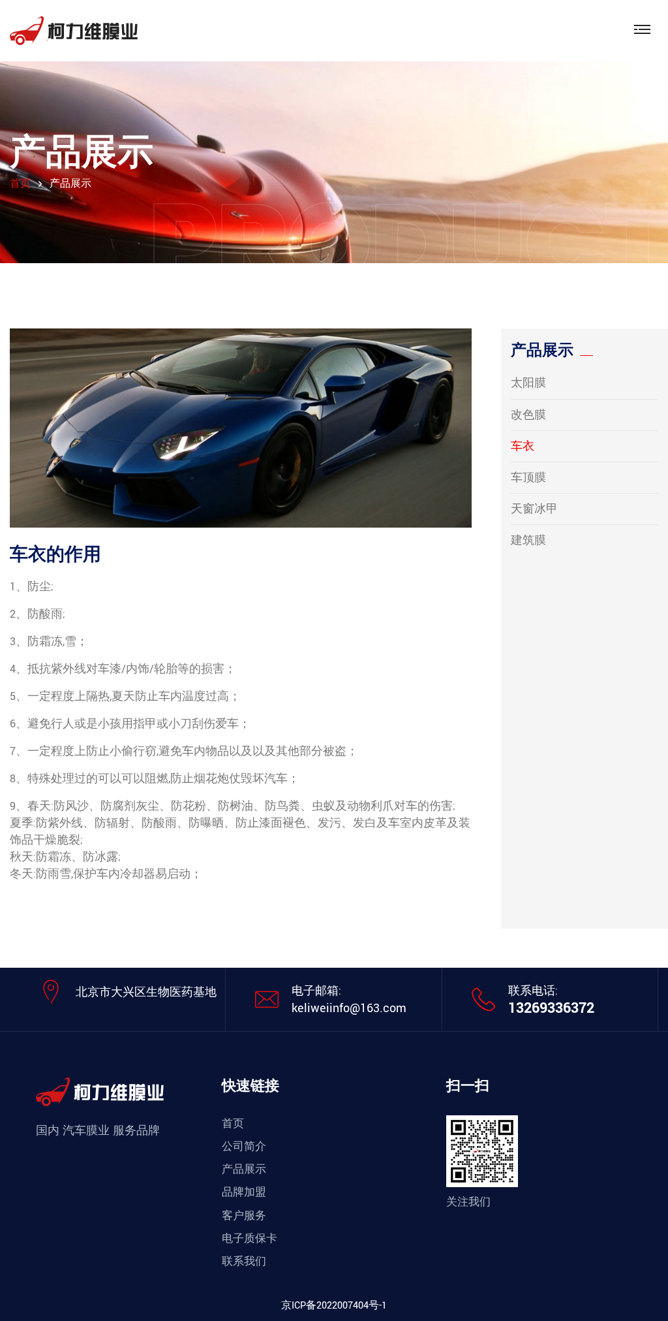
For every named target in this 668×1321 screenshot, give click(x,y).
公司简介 (244, 1146)
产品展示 (244, 1169)
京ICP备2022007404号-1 (334, 1306)
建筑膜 (528, 540)
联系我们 (244, 1261)
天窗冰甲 (534, 509)
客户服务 (244, 1216)
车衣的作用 (55, 555)
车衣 (522, 446)
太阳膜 (528, 382)
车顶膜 (528, 477)
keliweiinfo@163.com (349, 1008)
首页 (20, 184)
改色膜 (528, 414)
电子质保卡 (249, 1239)
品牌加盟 (244, 1192)
